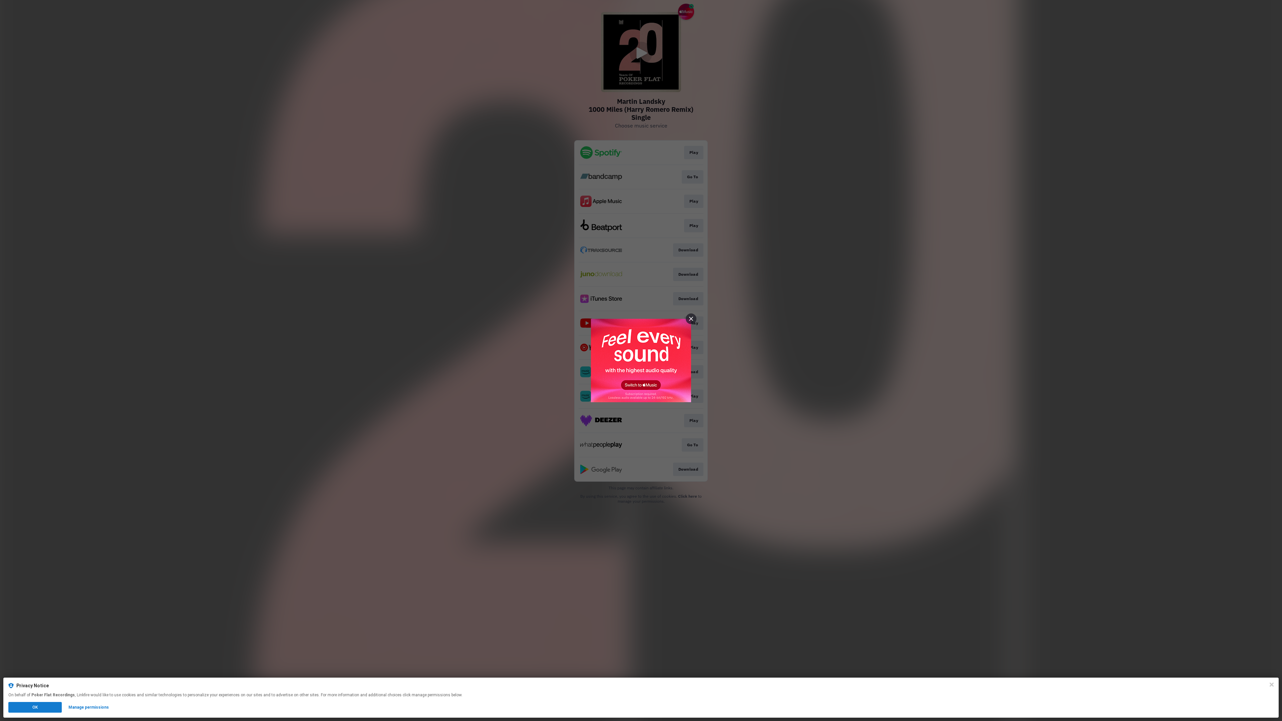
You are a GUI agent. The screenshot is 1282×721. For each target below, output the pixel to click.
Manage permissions (88, 707)
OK (35, 707)
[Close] (1271, 684)
